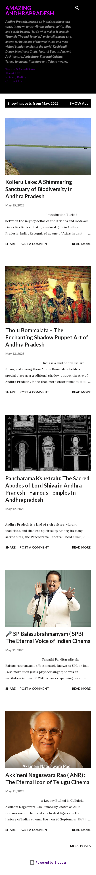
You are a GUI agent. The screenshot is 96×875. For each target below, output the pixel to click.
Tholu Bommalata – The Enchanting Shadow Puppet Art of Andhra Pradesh (46, 337)
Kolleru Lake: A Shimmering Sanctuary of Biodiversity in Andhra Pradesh (39, 189)
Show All (79, 103)
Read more (81, 244)
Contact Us (13, 81)
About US (12, 73)
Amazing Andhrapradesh (29, 10)
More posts (80, 846)
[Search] (77, 8)
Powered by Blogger (51, 862)
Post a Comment (34, 244)
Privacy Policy (15, 77)
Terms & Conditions (20, 69)
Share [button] (10, 244)
